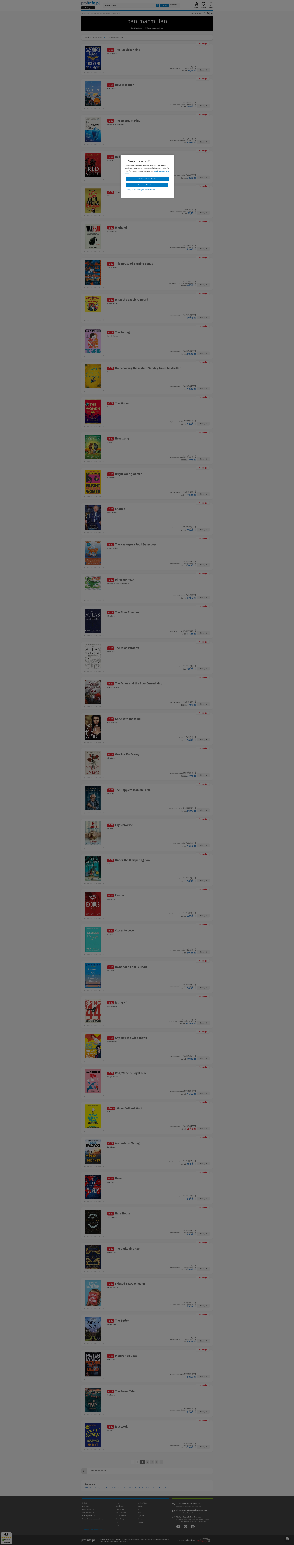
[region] (147, 176)
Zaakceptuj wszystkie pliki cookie (147, 179)
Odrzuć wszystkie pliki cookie (147, 185)
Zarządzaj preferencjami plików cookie (140, 190)
